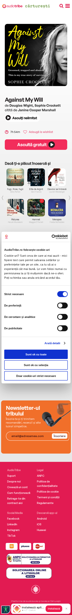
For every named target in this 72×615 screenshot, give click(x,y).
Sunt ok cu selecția (36, 365)
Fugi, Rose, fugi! (15, 189)
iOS (39, 524)
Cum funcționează (18, 492)
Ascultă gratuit (31, 144)
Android (42, 518)
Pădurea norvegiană (15, 220)
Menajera (56, 219)
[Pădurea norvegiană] (15, 208)
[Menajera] (56, 208)
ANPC (40, 475)
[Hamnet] (36, 208)
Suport (11, 475)
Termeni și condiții (48, 497)
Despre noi (14, 481)
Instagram (13, 530)
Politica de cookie (48, 491)
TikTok (11, 535)
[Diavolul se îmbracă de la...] (56, 177)
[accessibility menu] (5, 610)
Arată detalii (52, 343)
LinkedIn (12, 524)
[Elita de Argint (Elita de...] (36, 177)
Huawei (41, 530)
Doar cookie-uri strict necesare (36, 375)
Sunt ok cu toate (36, 354)
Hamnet (36, 219)
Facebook (13, 518)
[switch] (62, 305)
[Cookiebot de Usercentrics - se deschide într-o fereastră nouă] (52, 236)
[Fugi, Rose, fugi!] (15, 177)
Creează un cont (17, 487)
